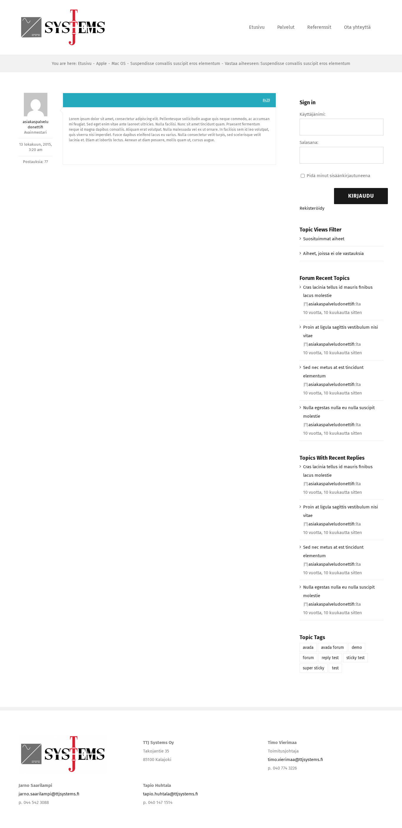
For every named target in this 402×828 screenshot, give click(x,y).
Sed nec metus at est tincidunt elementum (333, 372)
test (335, 668)
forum (308, 657)
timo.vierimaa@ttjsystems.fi (295, 759)
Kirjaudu (361, 196)
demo (357, 647)
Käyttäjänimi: (312, 114)
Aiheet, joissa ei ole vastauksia (333, 253)
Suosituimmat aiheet (323, 238)
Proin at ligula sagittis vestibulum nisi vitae (340, 331)
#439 (266, 100)
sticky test (355, 657)
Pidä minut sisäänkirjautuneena (338, 175)
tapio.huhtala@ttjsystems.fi (170, 794)
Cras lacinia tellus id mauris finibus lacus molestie (338, 291)
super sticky (313, 668)
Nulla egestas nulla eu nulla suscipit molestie (339, 412)
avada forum (332, 647)
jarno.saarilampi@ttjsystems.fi (49, 794)
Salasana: (309, 142)
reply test (330, 657)
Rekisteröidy (312, 208)
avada (308, 647)
